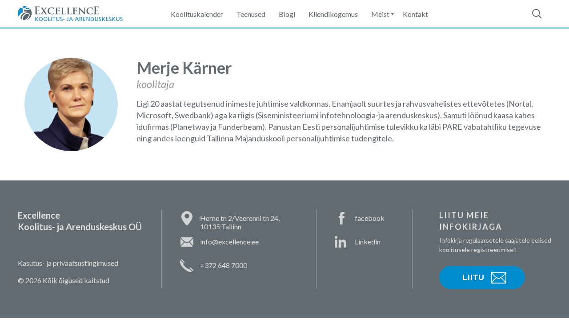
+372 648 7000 (223, 265)
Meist (380, 14)
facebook (370, 218)
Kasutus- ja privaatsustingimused (68, 263)
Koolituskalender (197, 14)
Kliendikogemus (333, 14)
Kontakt (415, 14)
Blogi (287, 14)
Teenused (250, 14)
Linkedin (368, 241)
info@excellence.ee (229, 241)
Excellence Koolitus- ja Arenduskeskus (70, 13)
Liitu (473, 277)
